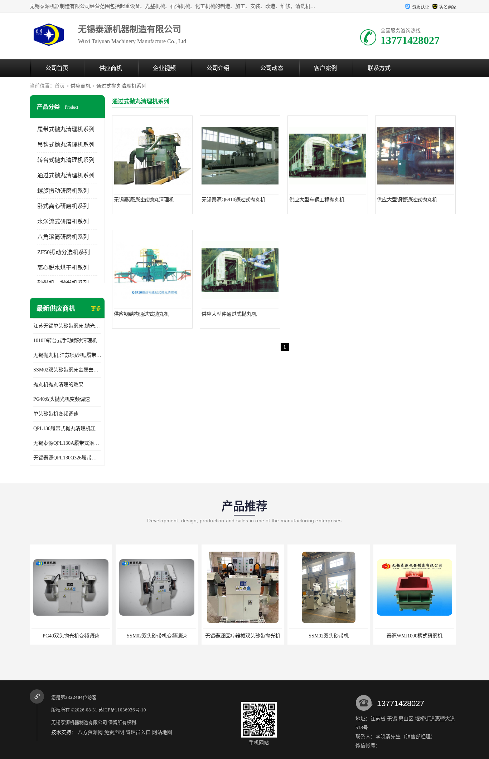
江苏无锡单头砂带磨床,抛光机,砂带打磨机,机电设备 (67, 326)
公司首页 (56, 68)
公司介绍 (218, 68)
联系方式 (379, 68)
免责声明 (114, 732)
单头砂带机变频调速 (55, 414)
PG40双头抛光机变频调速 (61, 399)
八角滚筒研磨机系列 (63, 237)
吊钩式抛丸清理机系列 (66, 145)
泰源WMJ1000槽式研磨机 (329, 636)
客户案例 (325, 68)
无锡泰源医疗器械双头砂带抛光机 (156, 636)
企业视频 (164, 68)
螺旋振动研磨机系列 (63, 191)
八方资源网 (90, 732)
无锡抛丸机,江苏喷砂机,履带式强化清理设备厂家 (67, 355)
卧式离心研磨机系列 (63, 206)
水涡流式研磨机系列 (63, 221)
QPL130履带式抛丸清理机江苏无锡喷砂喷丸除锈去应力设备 (67, 428)
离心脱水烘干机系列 (63, 268)
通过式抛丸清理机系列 (121, 86)
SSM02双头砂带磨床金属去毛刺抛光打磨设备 (67, 370)
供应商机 (110, 68)
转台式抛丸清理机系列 (66, 160)
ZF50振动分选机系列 (63, 252)
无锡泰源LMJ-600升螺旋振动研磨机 (414, 636)
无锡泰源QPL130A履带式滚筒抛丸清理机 (67, 443)
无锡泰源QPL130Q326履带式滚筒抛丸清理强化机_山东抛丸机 (67, 457)
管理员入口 (138, 732)
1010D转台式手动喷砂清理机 (65, 340)
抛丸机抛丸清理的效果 (58, 384)
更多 (96, 308)
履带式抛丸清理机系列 (66, 129)
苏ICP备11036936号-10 (122, 710)
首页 (60, 86)
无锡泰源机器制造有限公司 (79, 722)
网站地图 (162, 732)
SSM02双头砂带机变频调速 (71, 636)
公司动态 (271, 68)
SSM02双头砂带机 (243, 636)
